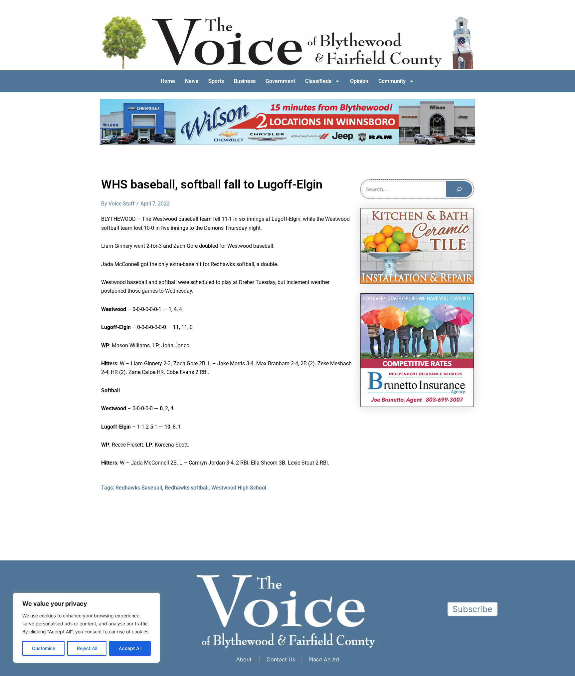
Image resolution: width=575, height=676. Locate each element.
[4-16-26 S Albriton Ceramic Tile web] (417, 245)
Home (168, 81)
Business (245, 81)
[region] (86, 628)
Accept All (130, 648)
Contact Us (281, 659)
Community (392, 81)
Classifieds (318, 81)
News (191, 81)
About (244, 659)
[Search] (459, 189)
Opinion (359, 81)
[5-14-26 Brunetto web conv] (417, 349)
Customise (43, 648)
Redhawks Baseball (138, 488)
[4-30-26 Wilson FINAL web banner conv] (287, 122)
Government (280, 81)
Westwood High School (238, 488)
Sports (216, 81)
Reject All (87, 648)
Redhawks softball (187, 488)
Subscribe (472, 609)
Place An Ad (323, 659)
